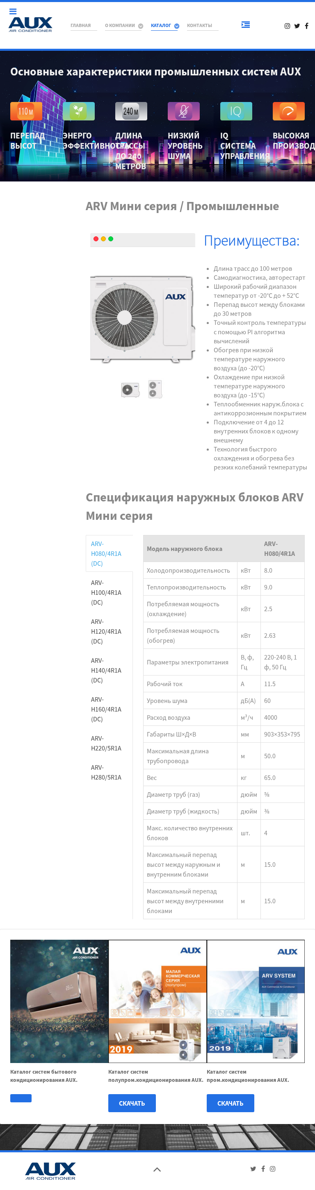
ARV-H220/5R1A (106, 743)
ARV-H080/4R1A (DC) (106, 553)
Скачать (132, 1103)
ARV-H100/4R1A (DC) (106, 592)
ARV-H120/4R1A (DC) (106, 631)
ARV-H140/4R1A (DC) (106, 670)
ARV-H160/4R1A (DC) (106, 709)
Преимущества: (251, 240)
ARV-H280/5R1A (106, 772)
